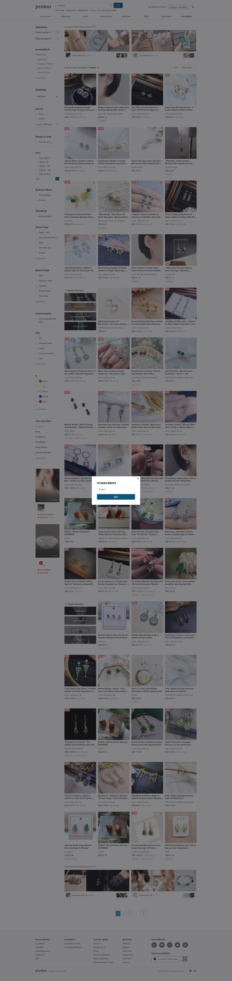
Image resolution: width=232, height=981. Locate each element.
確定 (116, 496)
